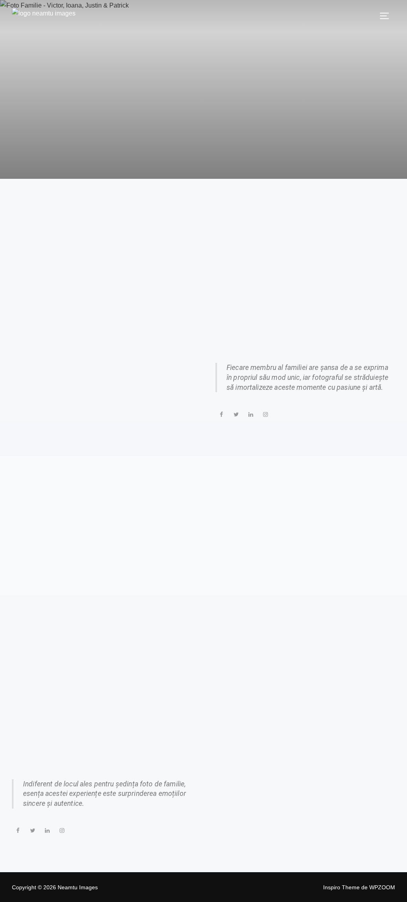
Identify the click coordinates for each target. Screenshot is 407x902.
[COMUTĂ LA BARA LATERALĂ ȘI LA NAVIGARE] (387, 16)
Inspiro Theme (341, 887)
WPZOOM (382, 887)
